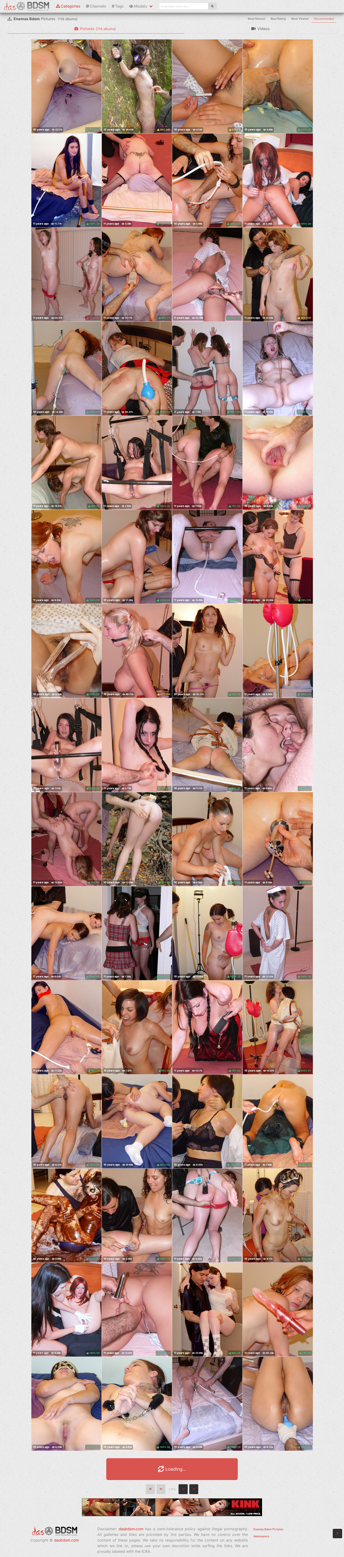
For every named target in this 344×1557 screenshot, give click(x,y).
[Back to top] (337, 1533)
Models (140, 6)
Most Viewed (299, 18)
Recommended (324, 18)
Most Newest (256, 18)
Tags (119, 6)
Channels (98, 6)
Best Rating (278, 18)
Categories (70, 6)
